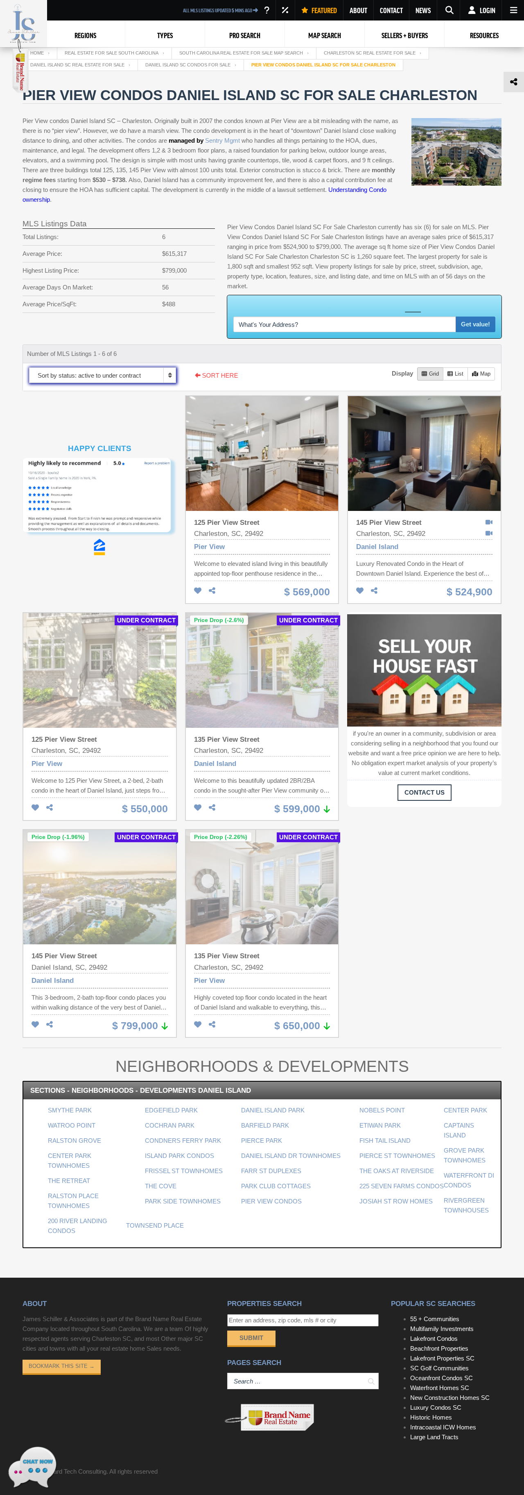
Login (487, 10)
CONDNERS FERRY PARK (183, 1140)
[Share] (212, 591)
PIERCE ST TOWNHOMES (397, 1155)
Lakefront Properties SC (442, 1358)
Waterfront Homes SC (439, 1387)
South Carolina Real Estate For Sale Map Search (241, 52)
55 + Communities (434, 1318)
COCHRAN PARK (169, 1125)
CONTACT (391, 10)
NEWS (423, 10)
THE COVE (160, 1186)
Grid (434, 374)
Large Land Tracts (434, 1436)
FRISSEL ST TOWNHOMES (184, 1170)
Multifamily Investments (442, 1328)
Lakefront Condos (434, 1338)
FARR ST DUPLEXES (271, 1170)
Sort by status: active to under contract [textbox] (89, 375)
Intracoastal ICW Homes (443, 1427)
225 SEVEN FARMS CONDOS (401, 1186)
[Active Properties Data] (267, 10)
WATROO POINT (71, 1125)
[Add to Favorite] (197, 591)
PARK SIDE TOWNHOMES (183, 1201)
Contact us (424, 792)
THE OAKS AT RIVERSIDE (396, 1170)
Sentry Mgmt (222, 140)
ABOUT (358, 10)
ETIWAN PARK (380, 1125)
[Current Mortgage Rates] (285, 10)
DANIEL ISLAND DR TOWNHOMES (291, 1155)
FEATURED (323, 10)
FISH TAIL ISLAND (385, 1140)
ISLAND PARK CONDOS (179, 1155)
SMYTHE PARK (70, 1110)
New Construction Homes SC (450, 1397)
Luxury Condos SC (435, 1407)
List (459, 374)
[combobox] (102, 375)
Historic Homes (431, 1417)
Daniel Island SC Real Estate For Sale (77, 64)
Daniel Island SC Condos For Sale (187, 64)
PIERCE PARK (261, 1140)
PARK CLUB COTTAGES (276, 1186)
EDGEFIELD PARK (171, 1110)
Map (485, 374)
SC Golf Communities (439, 1368)
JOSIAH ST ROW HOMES (396, 1201)
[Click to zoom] (100, 498)
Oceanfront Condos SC (441, 1377)
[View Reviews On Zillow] (99, 547)
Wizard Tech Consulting (74, 1471)
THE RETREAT (69, 1180)
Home (37, 52)
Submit (251, 1337)
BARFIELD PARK (265, 1125)
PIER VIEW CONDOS (271, 1201)
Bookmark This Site (62, 1366)
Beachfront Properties (439, 1348)
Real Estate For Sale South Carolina (111, 52)
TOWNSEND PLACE (155, 1225)
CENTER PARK (465, 1110)
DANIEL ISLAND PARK (273, 1110)
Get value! (475, 324)
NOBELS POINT (382, 1110)
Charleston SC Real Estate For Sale (370, 52)
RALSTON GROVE (74, 1140)
